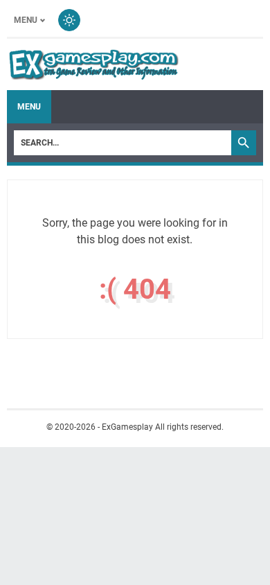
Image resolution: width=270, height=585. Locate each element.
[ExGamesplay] (93, 64)
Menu (25, 20)
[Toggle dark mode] (69, 20)
